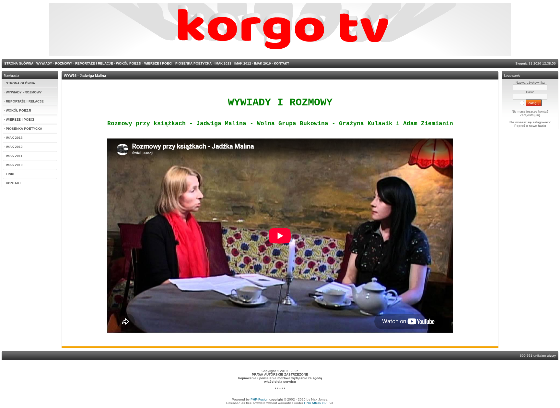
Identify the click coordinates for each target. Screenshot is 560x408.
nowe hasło (537, 125)
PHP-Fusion (259, 399)
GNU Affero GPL (316, 403)
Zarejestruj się (530, 115)
